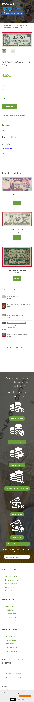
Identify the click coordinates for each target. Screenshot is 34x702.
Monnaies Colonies (17, 465)
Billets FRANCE (17, 514)
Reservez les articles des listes (18, 544)
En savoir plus (20, 699)
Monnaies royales (10, 587)
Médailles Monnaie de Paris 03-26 (17, 488)
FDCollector (9, 4)
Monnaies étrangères (11, 591)
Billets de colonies (11, 614)
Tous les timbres (10, 636)
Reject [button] (12, 699)
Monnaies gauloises (11, 583)
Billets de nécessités (11, 621)
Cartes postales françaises (13, 674)
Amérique (28, 25)
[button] (29, 35)
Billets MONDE (17, 537)
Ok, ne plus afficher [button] (24, 696)
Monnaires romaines (11, 580)
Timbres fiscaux (10, 644)
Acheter (9, 106)
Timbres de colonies (11, 647)
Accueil (6, 25)
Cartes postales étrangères (13, 677)
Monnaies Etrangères (17, 442)
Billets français (10, 610)
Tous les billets (9, 606)
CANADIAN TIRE (7, 149)
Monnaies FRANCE (17, 418)
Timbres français (10, 640)
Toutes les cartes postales (13, 670)
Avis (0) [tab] (4, 130)
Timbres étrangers (11, 651)
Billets (11, 25)
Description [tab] (6, 125)
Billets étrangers (19, 25)
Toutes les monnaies (11, 576)
